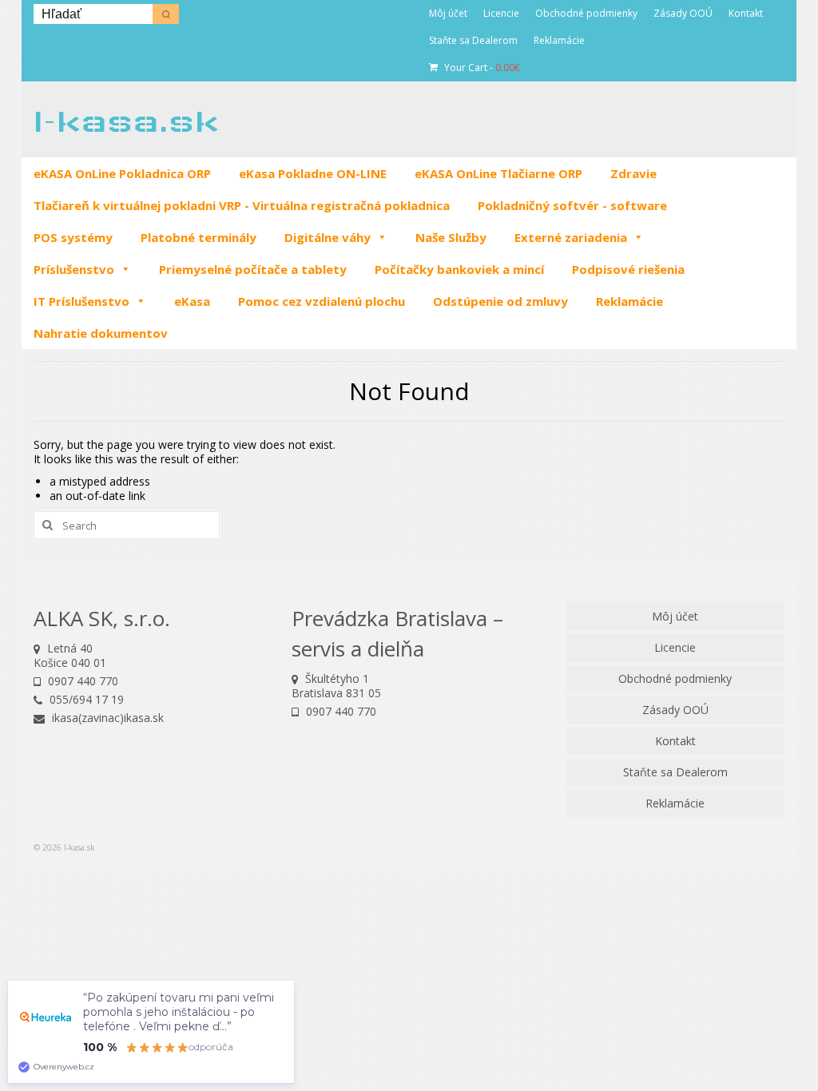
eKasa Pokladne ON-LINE (313, 173)
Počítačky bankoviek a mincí (459, 269)
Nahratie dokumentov (101, 333)
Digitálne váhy (327, 237)
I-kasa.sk (126, 121)
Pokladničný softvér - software (572, 205)
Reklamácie (629, 301)
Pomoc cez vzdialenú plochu (321, 301)
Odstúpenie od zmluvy (500, 301)
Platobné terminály (198, 237)
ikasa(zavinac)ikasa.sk (106, 717)
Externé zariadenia (570, 237)
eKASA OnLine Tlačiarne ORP (498, 173)
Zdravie (633, 173)
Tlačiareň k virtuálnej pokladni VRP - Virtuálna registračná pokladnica (242, 205)
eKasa (192, 301)
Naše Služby (450, 237)
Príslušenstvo (74, 269)
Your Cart (481, 67)
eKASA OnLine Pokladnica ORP (122, 173)
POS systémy (73, 237)
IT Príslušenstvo (81, 301)
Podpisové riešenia (628, 269)
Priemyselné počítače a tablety (253, 269)
